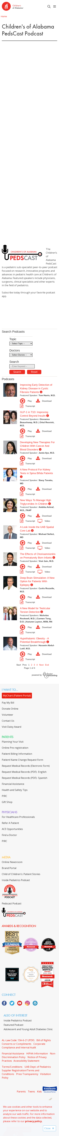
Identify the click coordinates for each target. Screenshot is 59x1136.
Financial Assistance (13, 1053)
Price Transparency (27, 1074)
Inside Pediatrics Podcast (18, 1020)
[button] (55, 6)
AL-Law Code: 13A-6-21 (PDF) (18, 1040)
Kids (39, 1091)
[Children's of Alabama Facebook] (5, 1004)
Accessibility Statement (26, 1060)
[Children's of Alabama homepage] (20, 7)
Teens (31, 1091)
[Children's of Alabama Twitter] (13, 1004)
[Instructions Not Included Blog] (35, 1004)
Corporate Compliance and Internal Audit (23, 1045)
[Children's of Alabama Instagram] (28, 1004)
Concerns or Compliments (16, 1044)
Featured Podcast (13, 1025)
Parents (21, 1091)
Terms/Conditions (12, 1066)
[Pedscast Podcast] (14, 916)
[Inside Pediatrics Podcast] (10, 897)
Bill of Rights (43, 1040)
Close (47, 1128)
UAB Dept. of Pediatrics (38, 1066)
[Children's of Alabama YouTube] (20, 1004)
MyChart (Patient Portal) (17, 695)
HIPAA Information (37, 1053)
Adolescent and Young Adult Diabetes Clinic (28, 1029)
